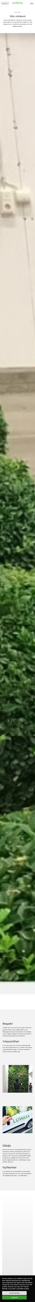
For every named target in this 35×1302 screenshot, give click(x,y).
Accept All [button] (14, 1297)
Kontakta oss (5, 3)
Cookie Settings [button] (14, 1293)
